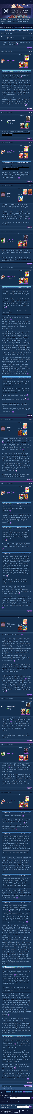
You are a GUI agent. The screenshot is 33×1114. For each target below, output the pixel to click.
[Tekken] (22, 128)
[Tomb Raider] (28, 122)
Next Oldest (4, 1088)
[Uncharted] (25, 240)
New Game (17, 2)
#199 (30, 142)
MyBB (8, 1112)
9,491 (21, 194)
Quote (30, 48)
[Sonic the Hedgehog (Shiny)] (20, 201)
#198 (30, 112)
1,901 (30, 115)
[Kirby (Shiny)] (26, 61)
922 (25, 38)
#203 (30, 419)
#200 (30, 185)
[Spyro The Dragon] (26, 68)
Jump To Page (29, 27)
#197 (30, 51)
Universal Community (19, 19)
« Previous (8, 27)
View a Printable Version (7, 1095)
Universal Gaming (6, 19)
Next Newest (11, 1089)
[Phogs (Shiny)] (25, 194)
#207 (30, 744)
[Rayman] (27, 128)
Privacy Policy (19, 1105)
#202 (30, 267)
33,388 (22, 61)
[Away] (9, 122)
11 (16, 27)
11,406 (24, 122)
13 (21, 27)
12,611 (30, 54)
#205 (30, 615)
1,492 (30, 188)
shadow (9, 37)
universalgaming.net (6, 1111)
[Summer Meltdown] (30, 194)
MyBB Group (18, 1112)
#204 (30, 483)
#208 (30, 792)
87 (31, 37)
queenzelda (11, 120)
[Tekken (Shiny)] (25, 247)
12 (18, 27)
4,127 (30, 234)
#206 (30, 698)
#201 (30, 231)
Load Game (8, 2)
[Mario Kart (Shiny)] (21, 68)
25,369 (21, 240)
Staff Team (10, 1105)
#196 (30, 33)
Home (3, 1105)
